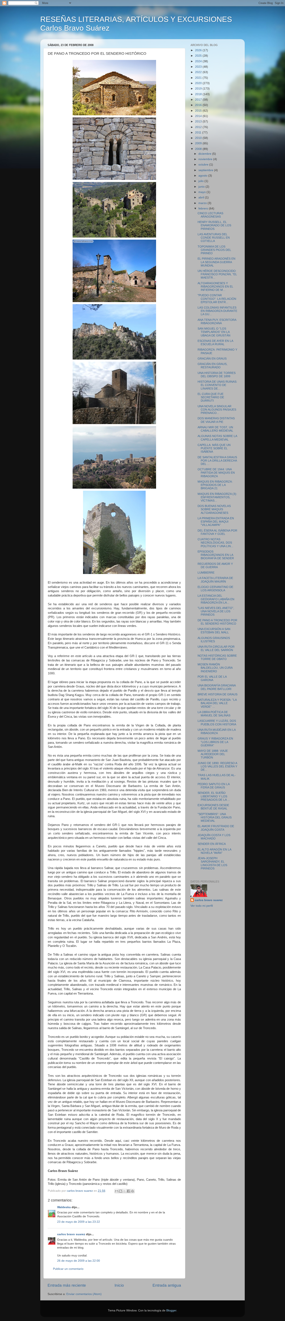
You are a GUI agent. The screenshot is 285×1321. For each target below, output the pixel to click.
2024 (199, 61)
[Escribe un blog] (121, 1191)
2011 (198, 132)
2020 (199, 83)
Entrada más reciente (67, 1285)
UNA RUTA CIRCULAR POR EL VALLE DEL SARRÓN (216, 648)
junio (202, 186)
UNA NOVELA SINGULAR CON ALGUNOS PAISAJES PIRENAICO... (217, 410)
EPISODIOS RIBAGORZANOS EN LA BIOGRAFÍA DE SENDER (216, 555)
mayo (202, 192)
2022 (199, 72)
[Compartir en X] (124, 1191)
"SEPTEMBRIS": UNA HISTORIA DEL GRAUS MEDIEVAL (215, 817)
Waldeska (64, 1207)
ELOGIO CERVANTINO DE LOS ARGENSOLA (215, 588)
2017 (199, 99)
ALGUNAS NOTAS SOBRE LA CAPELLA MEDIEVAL (217, 438)
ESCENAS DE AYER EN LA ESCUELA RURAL (215, 342)
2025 (199, 55)
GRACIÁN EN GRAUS (212, 358)
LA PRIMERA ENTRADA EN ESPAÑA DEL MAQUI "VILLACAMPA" (216, 522)
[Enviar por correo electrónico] (117, 1191)
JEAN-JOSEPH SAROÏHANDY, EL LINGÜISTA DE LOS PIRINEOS (212, 863)
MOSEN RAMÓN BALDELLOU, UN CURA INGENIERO (215, 668)
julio (201, 181)
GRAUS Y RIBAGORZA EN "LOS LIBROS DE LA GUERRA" (215, 742)
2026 (199, 50)
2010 (199, 137)
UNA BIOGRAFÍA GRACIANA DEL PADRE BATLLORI (217, 687)
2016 (199, 105)
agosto (203, 175)
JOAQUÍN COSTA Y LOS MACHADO (214, 837)
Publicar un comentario (68, 1268)
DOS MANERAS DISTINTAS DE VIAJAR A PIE (216, 420)
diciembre (205, 153)
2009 (199, 143)
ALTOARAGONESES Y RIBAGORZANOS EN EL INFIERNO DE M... (215, 286)
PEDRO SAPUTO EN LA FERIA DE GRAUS (214, 786)
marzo (203, 203)
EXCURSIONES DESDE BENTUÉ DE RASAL (213, 807)
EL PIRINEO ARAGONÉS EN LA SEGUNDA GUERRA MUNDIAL (216, 262)
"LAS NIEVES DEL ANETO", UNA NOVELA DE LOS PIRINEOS (216, 611)
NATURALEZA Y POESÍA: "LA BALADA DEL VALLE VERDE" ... (217, 703)
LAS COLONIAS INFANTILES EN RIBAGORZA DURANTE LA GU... (217, 311)
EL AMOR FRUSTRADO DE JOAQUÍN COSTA (216, 828)
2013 (199, 121)
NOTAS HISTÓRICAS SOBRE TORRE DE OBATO (217, 657)
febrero (203, 208)
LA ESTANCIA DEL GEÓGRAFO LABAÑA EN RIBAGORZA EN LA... (216, 599)
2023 (199, 66)
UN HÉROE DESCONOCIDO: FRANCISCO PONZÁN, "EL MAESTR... (217, 274)
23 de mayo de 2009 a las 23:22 (78, 1221)
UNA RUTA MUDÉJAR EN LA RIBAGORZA (217, 731)
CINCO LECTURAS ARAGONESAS (210, 215)
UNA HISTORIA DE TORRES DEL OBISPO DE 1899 (217, 374)
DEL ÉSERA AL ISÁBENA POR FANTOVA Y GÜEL (217, 532)
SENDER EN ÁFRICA (212, 843)
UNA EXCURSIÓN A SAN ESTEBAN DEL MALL (214, 631)
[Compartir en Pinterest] (132, 1191)
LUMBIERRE (206, 572)
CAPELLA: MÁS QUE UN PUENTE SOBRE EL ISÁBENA (214, 448)
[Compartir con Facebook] (128, 1191)
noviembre (205, 159)
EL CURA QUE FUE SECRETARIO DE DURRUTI (211, 397)
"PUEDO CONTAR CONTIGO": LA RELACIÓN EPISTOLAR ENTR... (217, 299)
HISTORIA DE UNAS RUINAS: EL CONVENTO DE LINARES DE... (217, 385)
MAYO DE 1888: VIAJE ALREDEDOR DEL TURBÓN (213, 754)
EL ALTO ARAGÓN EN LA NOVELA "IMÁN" (214, 851)
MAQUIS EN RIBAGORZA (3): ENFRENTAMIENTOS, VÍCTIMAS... (217, 497)
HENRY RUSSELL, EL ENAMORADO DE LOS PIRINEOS (214, 225)
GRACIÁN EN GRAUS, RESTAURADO (212, 365)
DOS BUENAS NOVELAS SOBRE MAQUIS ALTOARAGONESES (214, 509)
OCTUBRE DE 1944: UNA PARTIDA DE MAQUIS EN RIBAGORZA (216, 473)
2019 (199, 88)
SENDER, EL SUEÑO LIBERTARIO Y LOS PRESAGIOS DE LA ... (214, 796)
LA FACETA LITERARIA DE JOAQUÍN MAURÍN (215, 579)
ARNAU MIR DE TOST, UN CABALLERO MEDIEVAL (215, 429)
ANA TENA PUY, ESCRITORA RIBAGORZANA (217, 321)
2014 (199, 116)
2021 (199, 77)
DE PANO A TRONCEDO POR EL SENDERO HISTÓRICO (217, 622)
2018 (199, 94)
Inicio (119, 1285)
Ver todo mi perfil (201, 905)
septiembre (206, 170)
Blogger (171, 1310)
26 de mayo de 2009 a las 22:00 (78, 1260)
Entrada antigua (167, 1285)
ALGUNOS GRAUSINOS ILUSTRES (214, 639)
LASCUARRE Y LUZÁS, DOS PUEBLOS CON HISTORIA (217, 722)
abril (201, 197)
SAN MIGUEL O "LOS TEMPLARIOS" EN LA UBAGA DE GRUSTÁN (214, 332)
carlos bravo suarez (71, 1234)
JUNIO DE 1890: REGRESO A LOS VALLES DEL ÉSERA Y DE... (217, 766)
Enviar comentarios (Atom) (84, 1294)
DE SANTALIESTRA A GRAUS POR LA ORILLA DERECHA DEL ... (217, 461)
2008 (199, 149)
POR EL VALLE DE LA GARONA (212, 678)
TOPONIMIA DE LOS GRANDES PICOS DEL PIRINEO (214, 250)
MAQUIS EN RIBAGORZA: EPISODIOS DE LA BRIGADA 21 (215, 485)
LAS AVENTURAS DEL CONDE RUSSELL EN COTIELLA (214, 238)
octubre (203, 164)
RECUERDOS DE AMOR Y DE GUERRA (215, 565)
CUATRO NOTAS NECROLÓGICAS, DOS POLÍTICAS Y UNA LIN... (215, 543)
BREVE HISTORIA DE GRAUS (217, 694)
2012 (199, 127)
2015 (199, 110)
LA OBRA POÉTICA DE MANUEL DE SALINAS (214, 714)
